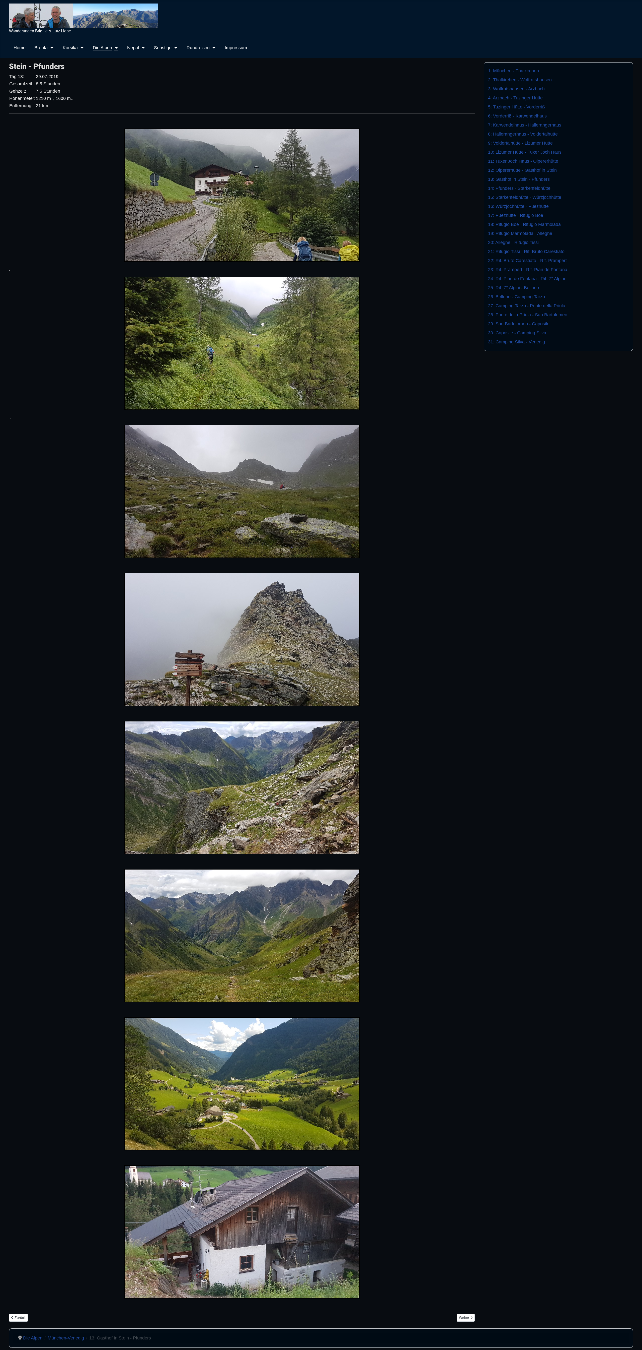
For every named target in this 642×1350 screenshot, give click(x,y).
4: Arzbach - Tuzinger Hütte (515, 97)
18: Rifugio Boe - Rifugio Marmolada (524, 224)
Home (20, 47)
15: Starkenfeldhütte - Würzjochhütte (524, 197)
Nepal (133, 47)
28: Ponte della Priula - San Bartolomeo (527, 314)
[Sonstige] (175, 47)
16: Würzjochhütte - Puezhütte (518, 206)
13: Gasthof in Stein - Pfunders (519, 179)
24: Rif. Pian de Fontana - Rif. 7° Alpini (526, 278)
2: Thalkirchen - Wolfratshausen (520, 79)
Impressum (236, 47)
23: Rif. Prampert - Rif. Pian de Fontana (527, 269)
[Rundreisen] (213, 47)
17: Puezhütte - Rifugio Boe (515, 215)
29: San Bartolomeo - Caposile (518, 323)
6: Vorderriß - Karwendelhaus (517, 115)
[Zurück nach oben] (632, 1340)
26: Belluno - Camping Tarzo (516, 296)
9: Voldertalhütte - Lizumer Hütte (520, 143)
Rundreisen (198, 47)
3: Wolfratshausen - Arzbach (516, 88)
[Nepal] (142, 47)
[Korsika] (81, 47)
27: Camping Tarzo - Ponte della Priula (526, 305)
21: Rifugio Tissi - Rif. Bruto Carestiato (526, 251)
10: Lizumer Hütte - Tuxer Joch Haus (524, 152)
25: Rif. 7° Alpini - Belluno (513, 287)
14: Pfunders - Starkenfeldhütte (519, 188)
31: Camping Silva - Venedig (516, 341)
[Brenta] (51, 47)
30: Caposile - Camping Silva (517, 332)
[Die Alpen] (115, 47)
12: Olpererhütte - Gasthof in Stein (522, 170)
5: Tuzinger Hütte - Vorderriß (516, 106)
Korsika (70, 47)
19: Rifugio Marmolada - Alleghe (520, 233)
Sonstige (163, 47)
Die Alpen (102, 47)
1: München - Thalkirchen (513, 70)
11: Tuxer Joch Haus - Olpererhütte (523, 161)
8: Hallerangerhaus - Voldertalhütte (523, 134)
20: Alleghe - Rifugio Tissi (513, 242)
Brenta (41, 47)
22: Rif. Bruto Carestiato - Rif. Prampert (527, 260)
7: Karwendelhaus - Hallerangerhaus (524, 125)
